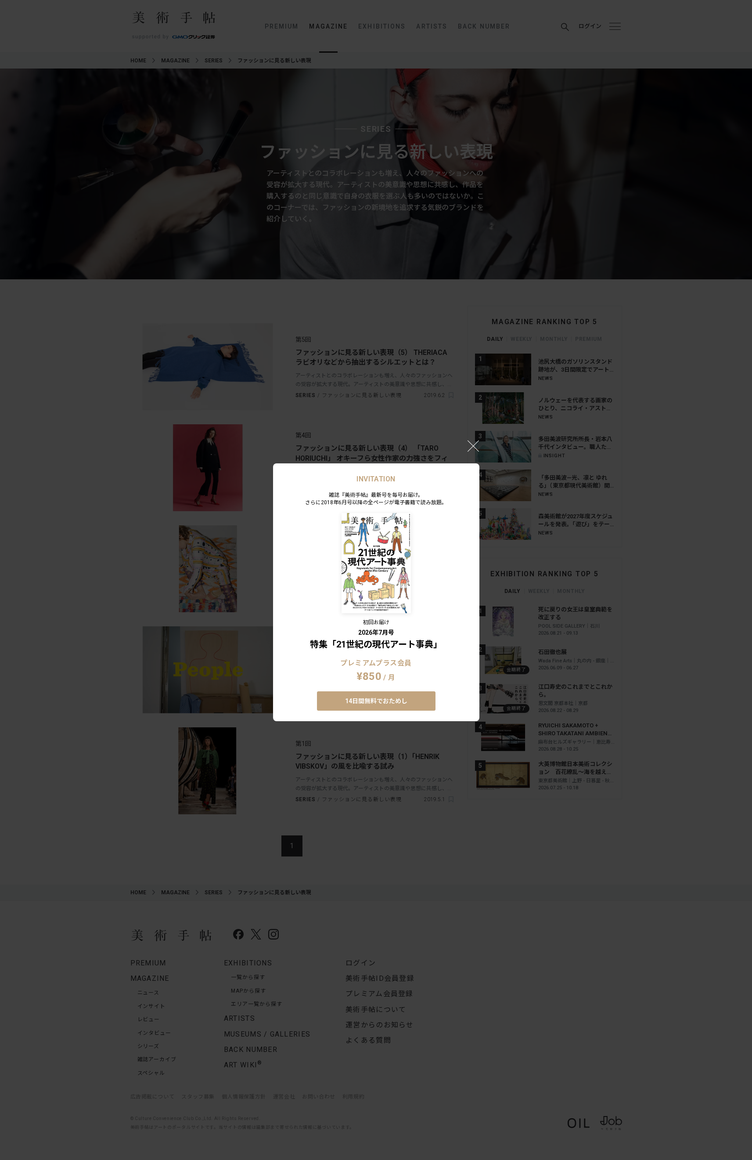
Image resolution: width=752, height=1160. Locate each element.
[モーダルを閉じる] (473, 446)
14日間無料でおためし (376, 701)
